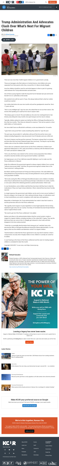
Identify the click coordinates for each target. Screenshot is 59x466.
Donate (53, 2)
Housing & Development (17, 374)
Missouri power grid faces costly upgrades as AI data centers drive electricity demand (33, 376)
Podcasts (24, 451)
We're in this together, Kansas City (29, 420)
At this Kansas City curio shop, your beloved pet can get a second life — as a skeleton (33, 366)
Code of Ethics (49, 445)
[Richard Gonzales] (4, 257)
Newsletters (24, 454)
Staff (35, 445)
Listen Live (24, 445)
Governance (48, 449)
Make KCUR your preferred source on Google (29, 400)
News (23, 448)
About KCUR (24, 442)
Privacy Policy (49, 455)
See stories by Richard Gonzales (19, 267)
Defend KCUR (29, 431)
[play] (4, 7)
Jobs (35, 451)
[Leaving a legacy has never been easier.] (29, 300)
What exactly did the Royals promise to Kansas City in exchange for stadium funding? (33, 387)
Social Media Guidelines (48, 442)
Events (35, 442)
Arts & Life (14, 364)
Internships (36, 454)
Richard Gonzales (10, 34)
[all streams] (57, 7)
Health (13, 353)
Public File (48, 452)
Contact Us (36, 448)
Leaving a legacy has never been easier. (29, 331)
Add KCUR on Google (29, 405)
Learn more (29, 342)
